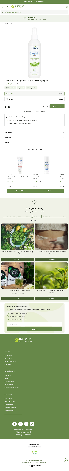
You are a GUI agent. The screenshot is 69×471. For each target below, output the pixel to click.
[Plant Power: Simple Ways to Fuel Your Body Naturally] (17, 237)
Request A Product (10, 361)
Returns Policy (43, 462)
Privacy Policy (35, 462)
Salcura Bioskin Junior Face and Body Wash (45, 178)
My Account (8, 355)
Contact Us (7, 375)
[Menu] (2, 7)
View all (34, 220)
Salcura (9, 175)
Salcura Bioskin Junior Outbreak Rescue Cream (19, 178)
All (12, 24)
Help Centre (8, 358)
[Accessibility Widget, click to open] (66, 460)
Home (6, 24)
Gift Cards (7, 364)
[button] (34, 84)
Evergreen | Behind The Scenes (54, 216)
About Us (7, 378)
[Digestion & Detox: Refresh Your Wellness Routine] (51, 237)
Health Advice (9, 216)
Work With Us (8, 384)
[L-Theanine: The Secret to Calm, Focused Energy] (51, 275)
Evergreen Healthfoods (35, 460)
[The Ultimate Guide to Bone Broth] (17, 275)
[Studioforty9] (34, 466)
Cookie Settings (9, 410)
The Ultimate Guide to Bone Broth (18, 291)
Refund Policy (8, 405)
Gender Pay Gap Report (11, 387)
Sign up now (34, 120)
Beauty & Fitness (24, 216)
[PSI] (34, 455)
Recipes (36, 216)
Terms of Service (9, 402)
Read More (17, 259)
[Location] (7, 7)
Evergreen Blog (9, 381)
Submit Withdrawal (10, 407)
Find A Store (8, 399)
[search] (2, 12)
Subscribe (34, 329)
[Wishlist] (64, 7)
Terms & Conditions (26, 462)
